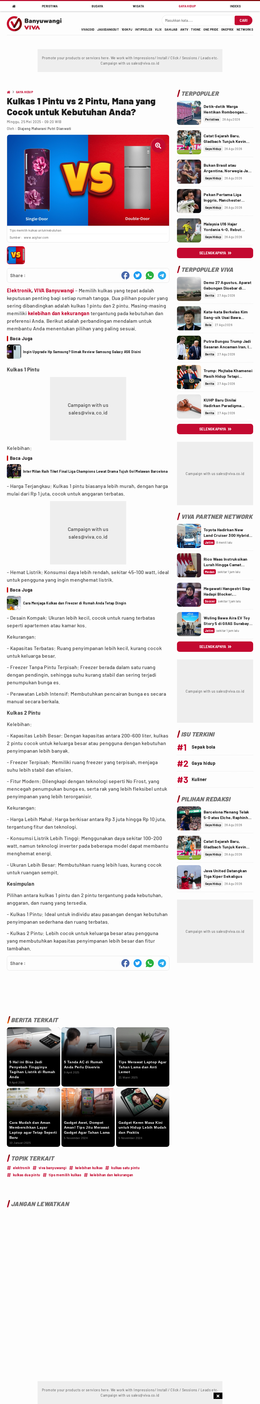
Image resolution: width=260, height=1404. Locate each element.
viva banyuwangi (53, 1168)
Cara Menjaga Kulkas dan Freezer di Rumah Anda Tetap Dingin (74, 603)
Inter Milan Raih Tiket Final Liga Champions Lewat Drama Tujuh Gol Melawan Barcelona (95, 471)
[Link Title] (189, 113)
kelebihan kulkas (89, 1168)
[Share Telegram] (162, 275)
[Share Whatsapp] (150, 275)
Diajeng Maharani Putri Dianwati (44, 128)
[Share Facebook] (125, 275)
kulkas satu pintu (125, 1168)
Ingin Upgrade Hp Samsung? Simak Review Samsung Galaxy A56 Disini (82, 352)
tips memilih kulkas (65, 1175)
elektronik (21, 1168)
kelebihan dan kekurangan (59, 313)
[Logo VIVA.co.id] (37, 23)
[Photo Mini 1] (16, 255)
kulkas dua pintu (26, 1175)
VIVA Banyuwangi (54, 290)
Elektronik (19, 290)
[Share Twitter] (138, 275)
